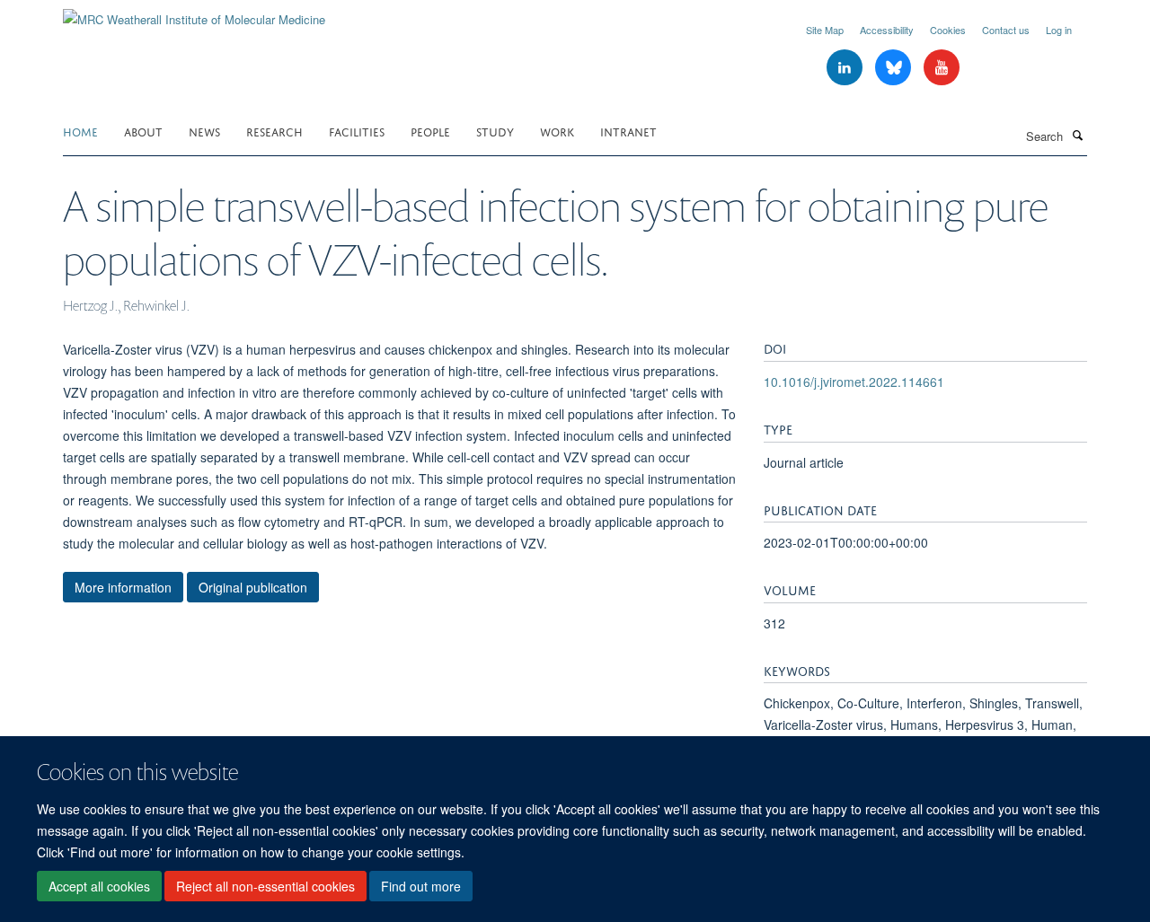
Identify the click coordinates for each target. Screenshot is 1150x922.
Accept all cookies (99, 887)
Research (274, 130)
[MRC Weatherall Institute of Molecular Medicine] (194, 13)
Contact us (1006, 29)
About (143, 130)
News (204, 130)
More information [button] (123, 587)
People (430, 130)
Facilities (357, 130)
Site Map (825, 29)
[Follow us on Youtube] (942, 67)
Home (80, 130)
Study (495, 130)
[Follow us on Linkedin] (846, 67)
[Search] (1077, 135)
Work (557, 130)
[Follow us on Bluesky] (895, 67)
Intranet (628, 130)
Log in (1059, 29)
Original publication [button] (253, 587)
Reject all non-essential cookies (265, 887)
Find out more (421, 887)
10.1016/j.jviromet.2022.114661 (854, 382)
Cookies (948, 29)
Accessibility (887, 29)
